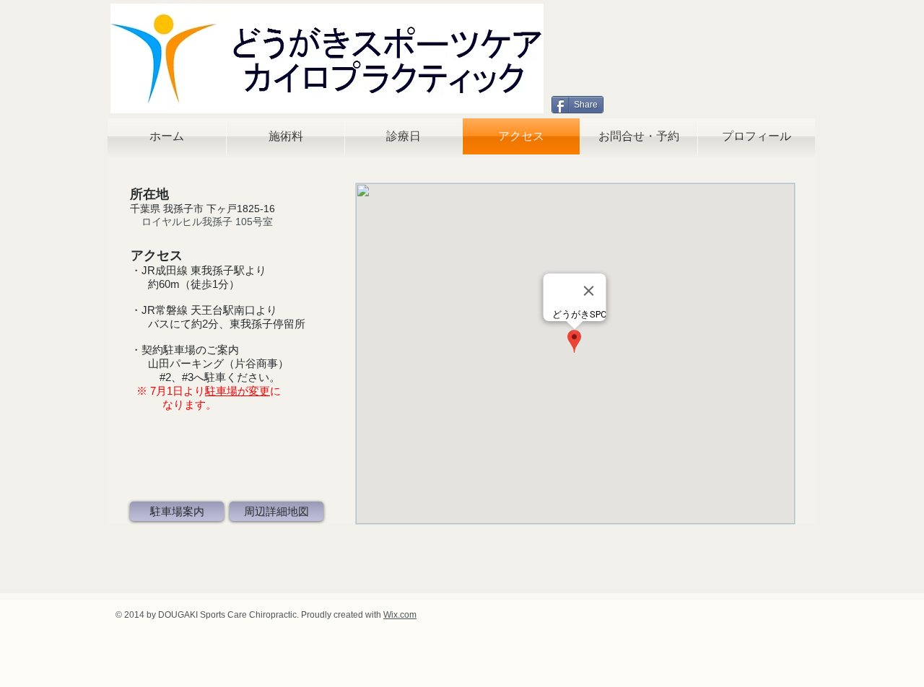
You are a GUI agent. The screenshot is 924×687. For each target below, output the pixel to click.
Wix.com (400, 615)
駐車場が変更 (237, 391)
